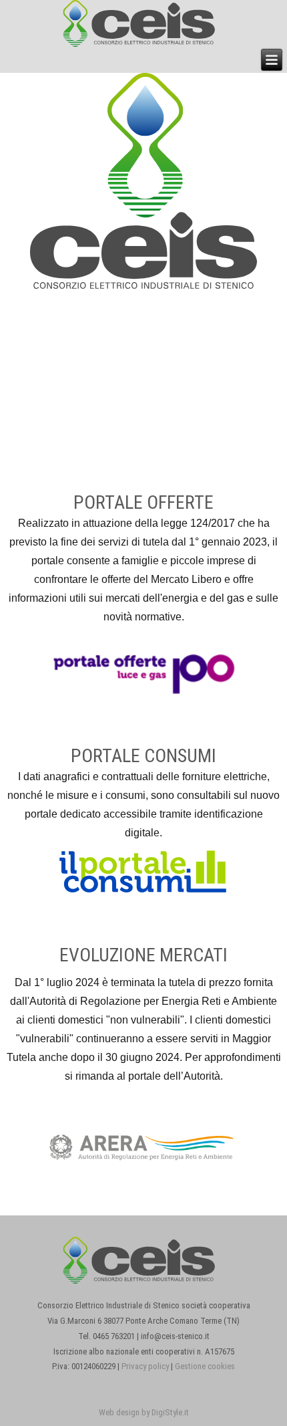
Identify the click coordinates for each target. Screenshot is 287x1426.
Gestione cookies (205, 1366)
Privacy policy (145, 1366)
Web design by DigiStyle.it (144, 1412)
